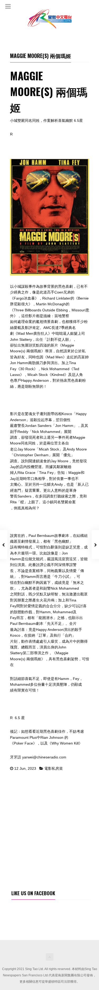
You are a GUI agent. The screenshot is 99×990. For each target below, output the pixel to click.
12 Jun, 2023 (25, 768)
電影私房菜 (53, 768)
